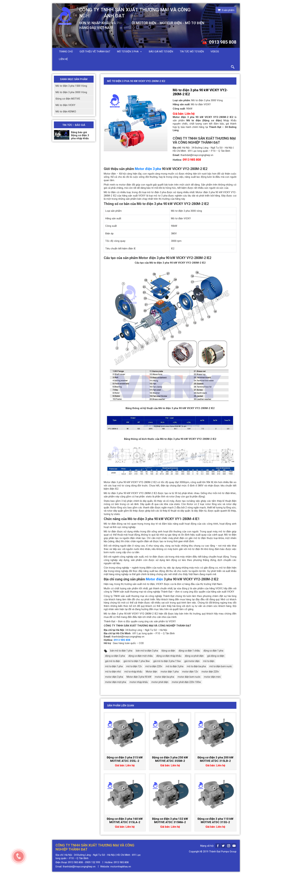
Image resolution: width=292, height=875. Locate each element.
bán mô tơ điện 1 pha (121, 650)
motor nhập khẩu (139, 682)
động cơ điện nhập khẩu (168, 656)
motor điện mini (212, 676)
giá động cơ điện (215, 656)
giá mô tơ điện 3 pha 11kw (167, 661)
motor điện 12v (190, 671)
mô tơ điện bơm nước (220, 666)
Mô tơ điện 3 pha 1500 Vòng (71, 85)
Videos (215, 51)
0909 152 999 (92, 862)
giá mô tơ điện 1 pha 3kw (137, 661)
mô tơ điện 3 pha (174, 666)
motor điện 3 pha (114, 676)
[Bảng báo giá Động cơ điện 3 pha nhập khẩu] (61, 135)
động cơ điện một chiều (140, 656)
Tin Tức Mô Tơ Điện (192, 51)
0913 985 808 (222, 42)
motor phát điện (159, 682)
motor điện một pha (115, 682)
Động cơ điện (168, 650)
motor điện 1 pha (170, 671)
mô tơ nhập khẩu (133, 671)
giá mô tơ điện (112, 661)
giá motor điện (192, 661)
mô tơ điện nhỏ (113, 671)
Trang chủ (66, 51)
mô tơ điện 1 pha (114, 666)
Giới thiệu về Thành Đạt (95, 51)
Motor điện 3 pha (148, 169)
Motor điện (154, 579)
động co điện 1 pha (213, 650)
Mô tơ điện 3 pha (128, 51)
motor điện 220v (210, 671)
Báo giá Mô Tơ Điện (161, 51)
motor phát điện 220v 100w (186, 682)
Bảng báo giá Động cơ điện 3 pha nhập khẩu (80, 135)
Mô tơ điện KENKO (66, 111)
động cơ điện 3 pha (115, 656)
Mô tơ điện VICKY (65, 105)
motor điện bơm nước (189, 676)
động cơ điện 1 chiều (189, 650)
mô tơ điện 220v (153, 666)
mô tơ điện (208, 661)
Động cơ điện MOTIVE (68, 98)
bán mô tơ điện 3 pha (147, 650)
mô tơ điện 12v (134, 666)
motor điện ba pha (164, 676)
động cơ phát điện (194, 656)
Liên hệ (63, 59)
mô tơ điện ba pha (196, 666)
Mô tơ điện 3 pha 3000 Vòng (71, 92)
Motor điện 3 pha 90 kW (139, 676)
